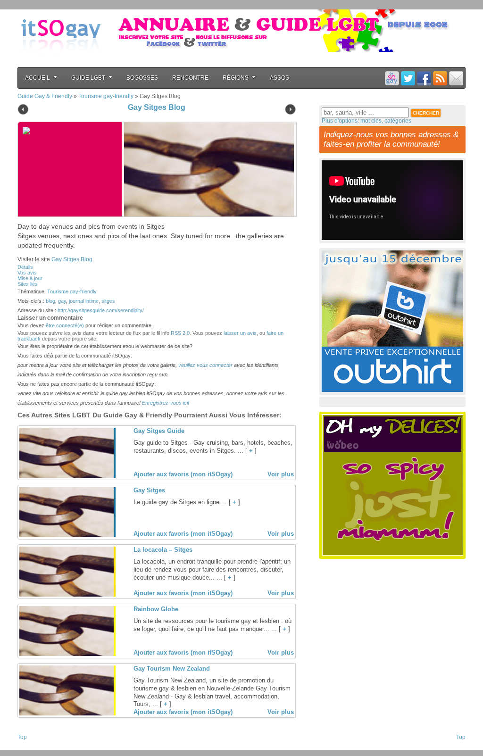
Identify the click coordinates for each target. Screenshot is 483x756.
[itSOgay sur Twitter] (408, 78)
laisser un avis (240, 333)
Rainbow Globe (155, 609)
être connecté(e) (65, 325)
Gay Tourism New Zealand (171, 668)
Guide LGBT (88, 78)
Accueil (37, 78)
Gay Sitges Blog (156, 107)
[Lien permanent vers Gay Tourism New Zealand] (66, 713)
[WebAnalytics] (36, 747)
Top (22, 737)
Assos (279, 78)
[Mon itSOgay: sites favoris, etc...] (392, 78)
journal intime (84, 301)
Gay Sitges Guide (158, 430)
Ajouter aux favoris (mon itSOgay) (183, 474)
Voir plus (280, 474)
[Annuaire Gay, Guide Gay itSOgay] (61, 61)
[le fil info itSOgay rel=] (440, 78)
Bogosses (142, 78)
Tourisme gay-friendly (105, 96)
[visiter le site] (206, 169)
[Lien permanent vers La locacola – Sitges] (66, 595)
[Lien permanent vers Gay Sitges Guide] (66, 476)
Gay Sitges (149, 490)
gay (62, 301)
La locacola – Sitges (162, 549)
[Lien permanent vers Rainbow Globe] (66, 654)
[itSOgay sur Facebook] (424, 78)
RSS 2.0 (180, 333)
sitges (108, 301)
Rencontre (190, 78)
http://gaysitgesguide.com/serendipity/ (101, 310)
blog (50, 301)
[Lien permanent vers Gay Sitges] (66, 535)
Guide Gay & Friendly (44, 96)
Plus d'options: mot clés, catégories (366, 120)
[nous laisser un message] (456, 78)
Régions (236, 78)
